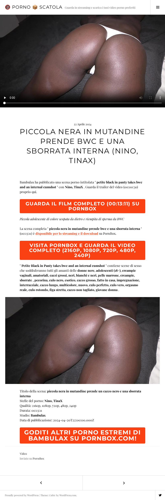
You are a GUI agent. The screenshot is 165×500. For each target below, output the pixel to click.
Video (23, 454)
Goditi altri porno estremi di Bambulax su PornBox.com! (82, 435)
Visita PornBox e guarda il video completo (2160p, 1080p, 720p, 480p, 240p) (82, 250)
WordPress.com (67, 495)
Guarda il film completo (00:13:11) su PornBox (83, 206)
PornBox (38, 458)
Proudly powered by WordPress (22, 495)
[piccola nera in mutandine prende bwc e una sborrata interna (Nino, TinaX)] (82, 340)
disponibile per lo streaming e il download (66, 233)
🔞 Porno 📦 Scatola (33, 7)
